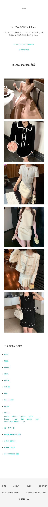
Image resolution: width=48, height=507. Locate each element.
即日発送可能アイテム (13, 434)
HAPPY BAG (9, 447)
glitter (23, 417)
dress (6, 367)
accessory (9, 400)
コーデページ (9, 428)
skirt (6, 374)
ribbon (15, 417)
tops (6, 361)
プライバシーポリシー (10, 492)
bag (5, 393)
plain (31, 417)
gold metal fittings (11, 421)
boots (6, 417)
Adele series (9, 441)
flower (15, 419)
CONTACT (43, 486)
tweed (6, 419)
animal (30, 419)
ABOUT (16, 486)
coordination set (12, 454)
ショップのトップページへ (24, 44)
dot (22, 419)
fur (24, 421)
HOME (3, 486)
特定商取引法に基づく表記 (36, 492)
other (6, 406)
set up (7, 387)
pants (6, 380)
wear (6, 354)
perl (37, 419)
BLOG (29, 486)
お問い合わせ (24, 50)
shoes (7, 413)
